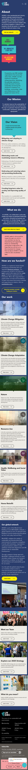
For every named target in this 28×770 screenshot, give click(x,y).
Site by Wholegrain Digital (7, 741)
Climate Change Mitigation (12, 319)
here (6, 254)
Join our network (8, 32)
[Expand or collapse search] (22, 4)
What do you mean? (9, 694)
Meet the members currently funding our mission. (11, 290)
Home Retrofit (7, 503)
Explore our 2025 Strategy (12, 661)
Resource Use (7, 429)
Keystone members (13, 269)
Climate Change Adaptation (13, 355)
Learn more (7, 151)
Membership (5, 723)
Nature (4, 394)
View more (6, 333)
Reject (19, 767)
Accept (11, 767)
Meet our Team (7, 629)
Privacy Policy (16, 763)
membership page (7, 284)
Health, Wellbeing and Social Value (13, 469)
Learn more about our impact (12, 229)
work (3, 273)
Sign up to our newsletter (9, 752)
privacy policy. (10, 756)
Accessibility (5, 733)
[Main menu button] (25, 3)
